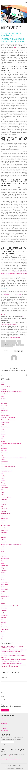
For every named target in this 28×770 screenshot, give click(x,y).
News (22, 370)
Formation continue (5, 342)
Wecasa (3, 631)
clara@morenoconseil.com (15, 756)
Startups (3, 603)
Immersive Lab (12, 344)
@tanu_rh (3, 314)
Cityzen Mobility (5, 422)
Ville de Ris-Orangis (5, 627)
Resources (3, 575)
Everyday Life (4, 468)
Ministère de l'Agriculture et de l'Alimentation (11, 544)
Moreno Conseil (19, 768)
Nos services (4, 721)
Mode (2, 546)
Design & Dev (4, 448)
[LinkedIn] (18, 351)
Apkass (2, 396)
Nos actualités (4, 728)
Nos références (4, 726)
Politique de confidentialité (15, 759)
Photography (4, 570)
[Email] (15, 351)
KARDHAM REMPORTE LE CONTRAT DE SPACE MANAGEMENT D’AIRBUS (12, 646)
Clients (5, 370)
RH (1, 577)
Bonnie (2, 413)
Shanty (2, 594)
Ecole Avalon (4, 450)
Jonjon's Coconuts (5, 516)
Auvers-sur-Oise (4, 405)
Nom (2, 692)
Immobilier (3, 504)
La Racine (3, 523)
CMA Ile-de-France (5, 427)
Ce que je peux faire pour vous (8, 420)
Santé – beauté (4, 584)
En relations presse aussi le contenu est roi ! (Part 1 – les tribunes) (14, 458)
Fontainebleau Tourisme (6, 471)
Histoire (2, 494)
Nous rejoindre (4, 730)
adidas (2, 384)
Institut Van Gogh (5, 509)
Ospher (2, 561)
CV (15, 341)
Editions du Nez (4, 453)
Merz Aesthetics (4, 542)
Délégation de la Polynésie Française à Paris (11, 443)
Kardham (3, 520)
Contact (2, 431)
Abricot (2, 382)
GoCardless (3, 485)
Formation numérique (13, 342)
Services (25, 370)
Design (2, 446)
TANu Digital (4, 608)
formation (19, 341)
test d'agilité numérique (9, 346)
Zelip (2, 636)
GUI (2, 490)
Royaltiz (3, 579)
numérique (22, 344)
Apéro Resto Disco (5, 394)
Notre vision (4, 718)
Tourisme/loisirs (4, 615)
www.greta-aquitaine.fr (15, 337)
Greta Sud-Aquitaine (5, 344)
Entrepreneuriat (4, 461)
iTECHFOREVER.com (5, 513)
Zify (2, 639)
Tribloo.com (3, 617)
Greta (19, 342)
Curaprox (3, 441)
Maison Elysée (4, 530)
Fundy (2, 478)
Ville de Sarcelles (5, 629)
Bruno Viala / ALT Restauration (8, 417)
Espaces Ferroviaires (5, 464)
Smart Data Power (5, 596)
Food (2, 473)
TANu (3, 346)
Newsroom (3, 553)
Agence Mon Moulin (5, 387)
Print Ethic (3, 572)
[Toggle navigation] (26, 2)
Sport (2, 598)
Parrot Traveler (4, 565)
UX (1, 624)
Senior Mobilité (4, 589)
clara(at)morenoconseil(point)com (9, 324)
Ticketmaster (4, 610)
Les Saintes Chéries (5, 525)
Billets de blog (4, 410)
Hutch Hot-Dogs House (6, 497)
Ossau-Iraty (3, 563)
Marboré (3, 535)
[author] (14, 358)
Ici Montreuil (4, 499)
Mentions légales (5, 759)
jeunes (17, 344)
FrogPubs (3, 476)
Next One (3, 556)
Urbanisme (3, 622)
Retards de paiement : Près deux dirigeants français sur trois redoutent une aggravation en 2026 (13, 660)
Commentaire (4, 677)
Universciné (3, 620)
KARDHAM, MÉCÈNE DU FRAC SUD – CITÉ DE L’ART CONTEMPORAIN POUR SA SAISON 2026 (13, 650)
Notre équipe (4, 723)
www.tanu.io (6, 294)
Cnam (2, 429)
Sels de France (4, 587)
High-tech (11, 370)
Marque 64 (3, 537)
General (3, 480)
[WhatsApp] (22, 351)
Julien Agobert (4, 518)
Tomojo (2, 613)
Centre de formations (9, 341)
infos (19, 370)
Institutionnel (3, 511)
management (4, 532)
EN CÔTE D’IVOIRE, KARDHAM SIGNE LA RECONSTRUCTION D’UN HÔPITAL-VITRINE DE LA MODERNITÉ (13, 655)
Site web (3, 699)
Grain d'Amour (4, 487)
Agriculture (3, 389)
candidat (3, 341)
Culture (7, 370)
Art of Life (3, 398)
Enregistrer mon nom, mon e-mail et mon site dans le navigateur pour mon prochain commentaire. (13, 705)
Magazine (3, 527)
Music (2, 549)
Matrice (3, 539)
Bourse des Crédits (5, 415)
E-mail (3, 696)
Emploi (2, 455)
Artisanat (3, 401)
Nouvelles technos (5, 558)
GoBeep (3, 483)
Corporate (3, 434)
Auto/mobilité (4, 403)
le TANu (19, 294)
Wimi (2, 634)
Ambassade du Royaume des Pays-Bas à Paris (11, 391)
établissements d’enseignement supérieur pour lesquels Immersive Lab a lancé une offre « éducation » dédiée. (14, 273)
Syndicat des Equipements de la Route (9, 605)
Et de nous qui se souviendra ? (8, 466)
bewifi (2, 408)
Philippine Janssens (5, 568)
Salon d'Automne (5, 582)
